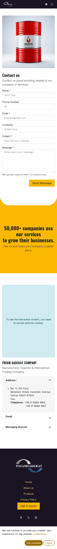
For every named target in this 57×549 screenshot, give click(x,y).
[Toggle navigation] (52, 4)
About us (28, 487)
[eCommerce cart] (46, 4)
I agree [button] (49, 543)
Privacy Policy (28, 499)
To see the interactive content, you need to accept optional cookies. (28, 321)
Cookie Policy (39, 534)
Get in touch (29, 506)
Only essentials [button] (33, 543)
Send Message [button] (42, 183)
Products (29, 493)
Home (28, 482)
